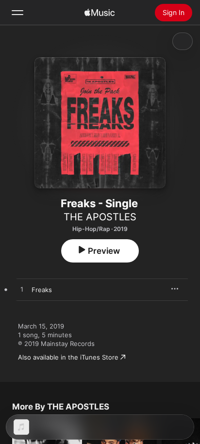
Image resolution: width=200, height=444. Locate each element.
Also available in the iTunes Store (68, 357)
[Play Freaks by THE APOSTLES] (22, 289)
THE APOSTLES (100, 217)
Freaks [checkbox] (42, 290)
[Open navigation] (17, 12)
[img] (99, 12)
